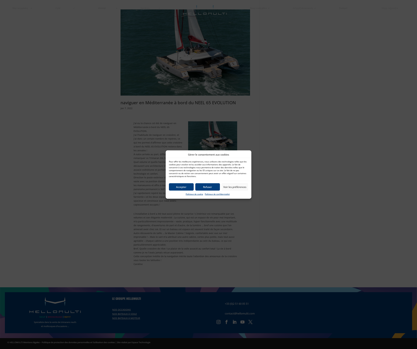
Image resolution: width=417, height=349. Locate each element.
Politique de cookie (194, 194)
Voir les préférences (234, 187)
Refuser (207, 187)
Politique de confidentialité (217, 194)
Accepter (181, 187)
